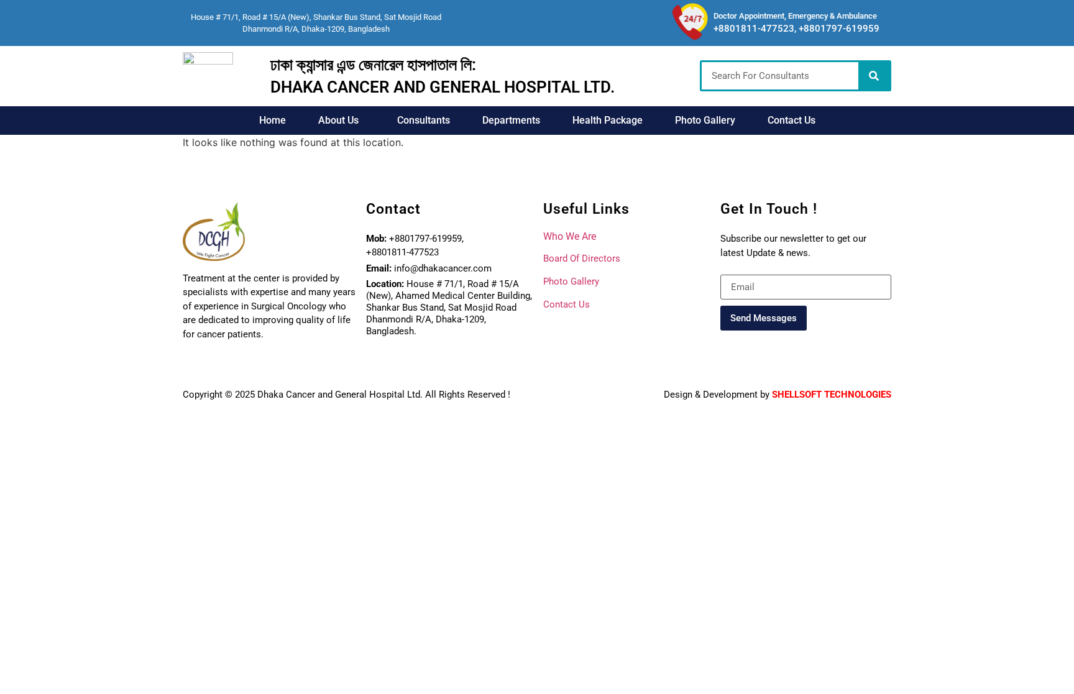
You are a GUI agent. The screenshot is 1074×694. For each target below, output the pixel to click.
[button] (341, 120)
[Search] (873, 75)
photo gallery (571, 281)
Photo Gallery (705, 120)
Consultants (423, 120)
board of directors (581, 258)
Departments (511, 120)
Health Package (607, 120)
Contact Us (791, 120)
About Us (338, 120)
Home (272, 120)
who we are (569, 236)
